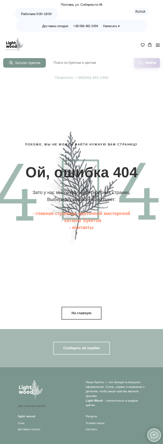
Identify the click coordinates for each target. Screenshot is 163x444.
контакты (83, 340)
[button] (143, 45)
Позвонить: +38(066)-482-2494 (81, 77)
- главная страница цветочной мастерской (81, 327)
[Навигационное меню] (158, 45)
